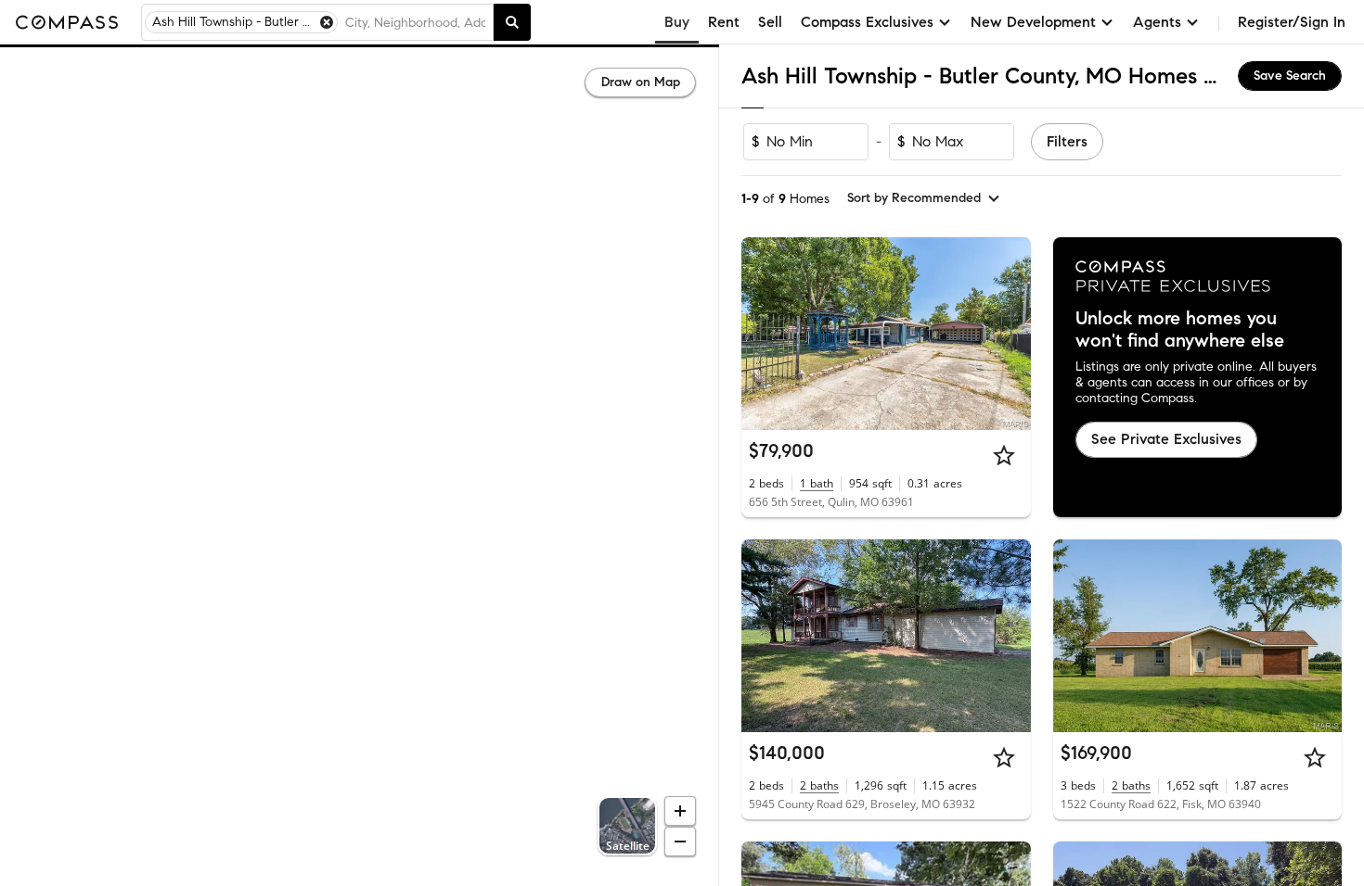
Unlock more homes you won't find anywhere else (1179, 330)
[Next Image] (1008, 333)
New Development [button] (1033, 22)
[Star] (1003, 455)
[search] (512, 22)
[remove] (326, 22)
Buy (676, 22)
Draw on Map (640, 82)
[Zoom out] (680, 841)
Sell (770, 22)
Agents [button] (1157, 22)
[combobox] (415, 22)
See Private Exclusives (1166, 439)
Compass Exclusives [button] (867, 22)
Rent (724, 22)
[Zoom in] (680, 811)
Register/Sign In (1291, 22)
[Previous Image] (764, 333)
